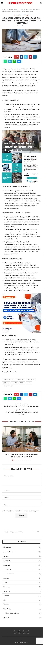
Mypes (22, 382)
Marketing (22, 591)
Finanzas (22, 578)
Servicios (22, 604)
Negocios (23, 569)
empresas (6, 382)
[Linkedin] (28, 632)
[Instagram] (23, 632)
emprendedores (8, 379)
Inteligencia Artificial (23, 613)
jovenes (14, 382)
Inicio (3, 9)
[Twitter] (19, 632)
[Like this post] (17, 57)
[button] (3, 443)
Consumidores (22, 552)
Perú (22, 600)
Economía (22, 565)
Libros (22, 582)
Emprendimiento (22, 574)
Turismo (22, 617)
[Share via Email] (19, 61)
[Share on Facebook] (21, 57)
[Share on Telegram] (10, 61)
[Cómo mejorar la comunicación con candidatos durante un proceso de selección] (21, 439)
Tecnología (22, 609)
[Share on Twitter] (26, 57)
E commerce (22, 561)
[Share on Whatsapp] (5, 61)
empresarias (20, 379)
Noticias (22, 596)
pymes (29, 382)
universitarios (8, 386)
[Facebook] (14, 632)
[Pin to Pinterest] (30, 57)
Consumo (22, 556)
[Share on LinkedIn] (35, 57)
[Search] (41, 3)
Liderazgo (22, 587)
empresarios (30, 379)
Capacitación (13, 9)
